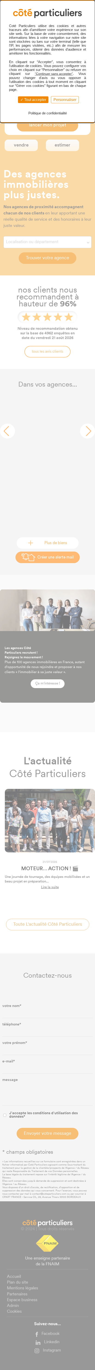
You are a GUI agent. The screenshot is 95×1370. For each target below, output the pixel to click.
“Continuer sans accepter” (54, 74)
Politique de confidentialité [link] (47, 113)
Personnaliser (64, 100)
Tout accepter (34, 100)
